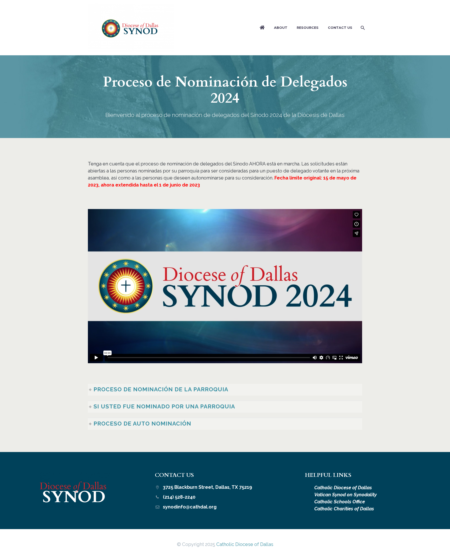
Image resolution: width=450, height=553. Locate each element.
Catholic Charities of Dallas (344, 509)
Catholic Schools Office (339, 501)
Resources (308, 28)
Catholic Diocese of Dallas (343, 487)
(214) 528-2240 (179, 497)
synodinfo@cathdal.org (190, 507)
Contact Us (340, 28)
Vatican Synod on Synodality (345, 494)
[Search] (362, 28)
